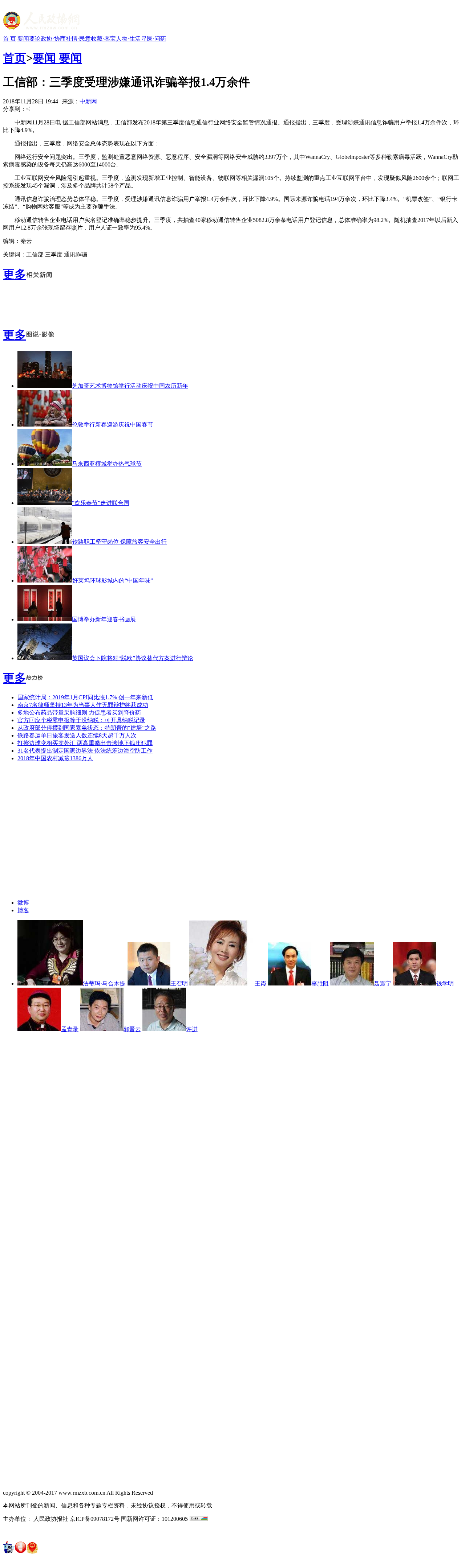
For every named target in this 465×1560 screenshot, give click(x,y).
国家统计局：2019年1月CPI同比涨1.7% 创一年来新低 (85, 697)
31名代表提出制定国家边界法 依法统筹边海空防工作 (85, 751)
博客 (23, 910)
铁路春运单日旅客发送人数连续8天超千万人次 (77, 735)
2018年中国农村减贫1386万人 (55, 758)
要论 (35, 39)
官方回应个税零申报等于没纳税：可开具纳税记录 (81, 720)
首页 (14, 58)
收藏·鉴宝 (103, 39)
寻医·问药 (153, 39)
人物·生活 (128, 39)
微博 (23, 903)
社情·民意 (78, 39)
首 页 (9, 39)
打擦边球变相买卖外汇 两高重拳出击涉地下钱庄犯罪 (85, 743)
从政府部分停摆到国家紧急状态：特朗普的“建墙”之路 (86, 728)
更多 (14, 274)
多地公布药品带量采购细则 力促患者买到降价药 (79, 712)
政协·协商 (53, 39)
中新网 (88, 101)
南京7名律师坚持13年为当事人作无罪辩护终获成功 (82, 705)
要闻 (23, 39)
